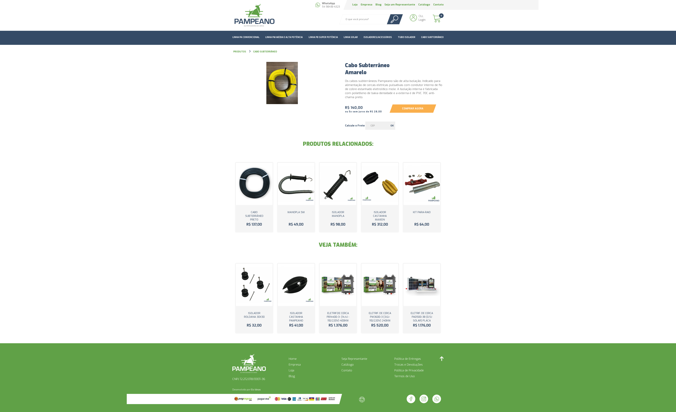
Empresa (366, 4)
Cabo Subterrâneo (432, 37)
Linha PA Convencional (245, 37)
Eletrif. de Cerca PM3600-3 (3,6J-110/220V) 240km (380, 316)
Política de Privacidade (409, 370)
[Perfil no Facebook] (411, 399)
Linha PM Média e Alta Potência (284, 37)
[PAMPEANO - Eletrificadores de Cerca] (254, 15)
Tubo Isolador (406, 37)
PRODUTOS (240, 51)
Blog (378, 4)
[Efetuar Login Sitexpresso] (346, 400)
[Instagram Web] (424, 399)
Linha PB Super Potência (323, 37)
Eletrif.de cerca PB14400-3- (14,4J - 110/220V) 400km (338, 316)
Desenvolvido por (246, 389)
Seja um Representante (399, 4)
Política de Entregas (407, 359)
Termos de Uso (404, 376)
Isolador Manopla (338, 214)
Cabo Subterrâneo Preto (254, 215)
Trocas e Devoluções (408, 365)
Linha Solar (351, 37)
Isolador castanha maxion (380, 215)
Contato (438, 4)
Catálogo (424, 4)
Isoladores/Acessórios (378, 37)
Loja (355, 4)
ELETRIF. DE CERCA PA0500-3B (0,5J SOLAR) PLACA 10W (422, 318)
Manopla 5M (296, 212)
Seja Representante (354, 359)
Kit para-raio (422, 212)
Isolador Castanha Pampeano (296, 316)
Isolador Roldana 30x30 (254, 315)
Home (293, 359)
